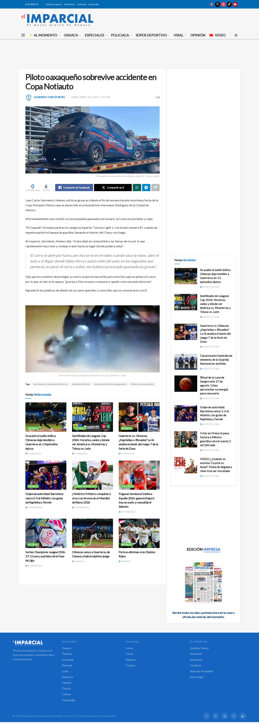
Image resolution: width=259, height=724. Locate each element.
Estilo (65, 671)
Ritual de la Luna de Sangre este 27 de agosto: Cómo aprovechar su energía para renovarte (214, 385)
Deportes (67, 676)
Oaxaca (71, 35)
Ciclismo (127, 486)
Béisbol (33, 428)
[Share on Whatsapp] (137, 187)
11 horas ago (34, 507)
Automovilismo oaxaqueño (110, 384)
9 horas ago (81, 453)
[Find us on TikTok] (229, 4)
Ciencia (66, 688)
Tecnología (68, 700)
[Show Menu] (23, 35)
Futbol (80, 428)
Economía (67, 659)
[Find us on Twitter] (217, 4)
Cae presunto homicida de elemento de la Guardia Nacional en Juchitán (216, 359)
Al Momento (45, 35)
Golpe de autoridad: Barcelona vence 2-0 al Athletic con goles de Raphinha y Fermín (44, 498)
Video (220, 35)
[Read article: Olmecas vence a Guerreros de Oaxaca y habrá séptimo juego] (92, 533)
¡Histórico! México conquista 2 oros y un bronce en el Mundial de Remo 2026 (91, 498)
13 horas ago (81, 507)
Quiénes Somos (54, 4)
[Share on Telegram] (146, 187)
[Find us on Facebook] (211, 4)
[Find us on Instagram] (223, 4)
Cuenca (130, 665)
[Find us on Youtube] (235, 4)
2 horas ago (34, 453)
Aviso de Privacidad (201, 671)
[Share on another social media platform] (155, 187)
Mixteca (130, 659)
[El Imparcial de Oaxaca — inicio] (33, 643)
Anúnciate (94, 4)
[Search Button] (236, 35)
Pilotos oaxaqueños (142, 384)
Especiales (94, 35)
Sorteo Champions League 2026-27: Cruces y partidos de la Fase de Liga (45, 556)
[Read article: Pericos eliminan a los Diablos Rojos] (139, 533)
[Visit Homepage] (57, 20)
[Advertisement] (129, 53)
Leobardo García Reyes (49, 97)
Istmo (129, 648)
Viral (179, 35)
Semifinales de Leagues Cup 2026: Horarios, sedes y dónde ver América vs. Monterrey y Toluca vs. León (215, 303)
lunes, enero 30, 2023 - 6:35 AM (90, 97)
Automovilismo (81, 384)
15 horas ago (128, 511)
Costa (129, 653)
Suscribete (31, 4)
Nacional (67, 665)
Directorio (69, 4)
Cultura (66, 694)
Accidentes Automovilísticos (50, 384)
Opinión (197, 35)
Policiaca (120, 35)
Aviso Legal (196, 676)
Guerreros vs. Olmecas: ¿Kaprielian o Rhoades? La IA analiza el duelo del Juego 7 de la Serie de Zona (215, 333)
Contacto (81, 4)
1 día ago (79, 561)
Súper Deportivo (151, 35)
